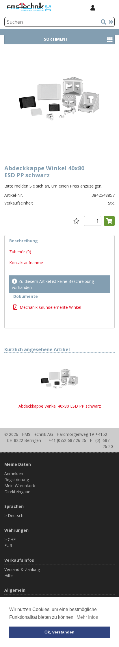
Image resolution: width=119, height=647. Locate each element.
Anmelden (13, 473)
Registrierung (16, 479)
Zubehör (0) (20, 251)
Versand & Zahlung (22, 569)
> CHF (10, 539)
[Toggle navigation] (107, 7)
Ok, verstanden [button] (59, 632)
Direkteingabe (17, 491)
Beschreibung (23, 240)
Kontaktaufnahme (26, 262)
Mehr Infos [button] (87, 617)
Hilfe (8, 575)
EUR (8, 545)
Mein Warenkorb (19, 485)
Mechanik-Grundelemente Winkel (50, 307)
